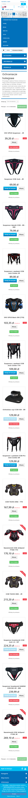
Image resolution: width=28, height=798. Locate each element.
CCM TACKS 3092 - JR (14, 594)
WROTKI (5, 31)
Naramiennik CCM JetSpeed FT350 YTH (14, 549)
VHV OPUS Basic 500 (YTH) (14, 317)
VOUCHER (5, 45)
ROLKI (4, 27)
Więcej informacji (11, 796)
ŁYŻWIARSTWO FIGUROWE (10, 20)
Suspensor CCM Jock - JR (14, 179)
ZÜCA (4, 34)
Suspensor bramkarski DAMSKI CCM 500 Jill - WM (14, 687)
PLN (22, 6)
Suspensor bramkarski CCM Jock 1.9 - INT (14, 641)
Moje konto (5, 778)
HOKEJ (4, 23)
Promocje (7, 67)
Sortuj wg (3, 101)
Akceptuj (14, 793)
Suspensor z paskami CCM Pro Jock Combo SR (14, 457)
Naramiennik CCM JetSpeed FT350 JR (14, 733)
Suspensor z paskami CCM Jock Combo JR (14, 272)
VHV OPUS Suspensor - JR (14, 133)
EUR (19, 6)
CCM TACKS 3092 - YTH (14, 502)
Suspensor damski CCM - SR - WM (14, 226)
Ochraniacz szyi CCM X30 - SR (14, 409)
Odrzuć (18, 796)
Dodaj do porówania (14, 151)
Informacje (8, 61)
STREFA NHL (6, 38)
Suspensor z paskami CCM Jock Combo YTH (14, 364)
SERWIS (5, 42)
